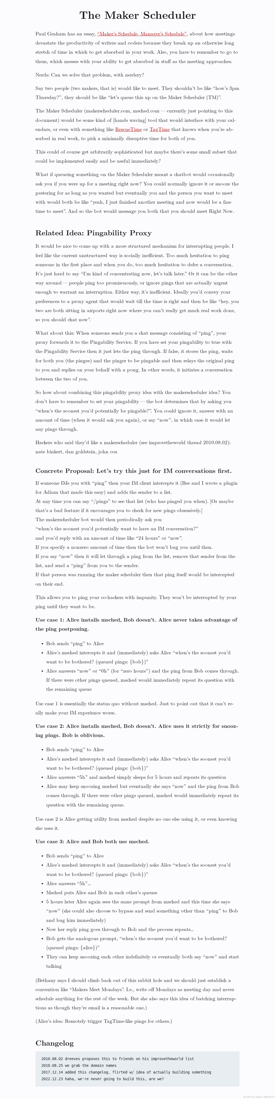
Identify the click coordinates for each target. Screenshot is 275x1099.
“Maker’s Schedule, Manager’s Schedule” (142, 33)
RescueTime (128, 129)
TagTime (160, 129)
